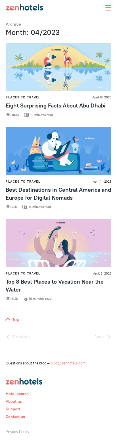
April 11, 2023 (102, 181)
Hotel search (17, 393)
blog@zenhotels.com (68, 363)
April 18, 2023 (101, 97)
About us (14, 401)
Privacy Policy (17, 431)
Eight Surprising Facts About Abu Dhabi (55, 105)
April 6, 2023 (102, 273)
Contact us (15, 416)
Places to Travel (23, 97)
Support (13, 409)
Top (15, 319)
